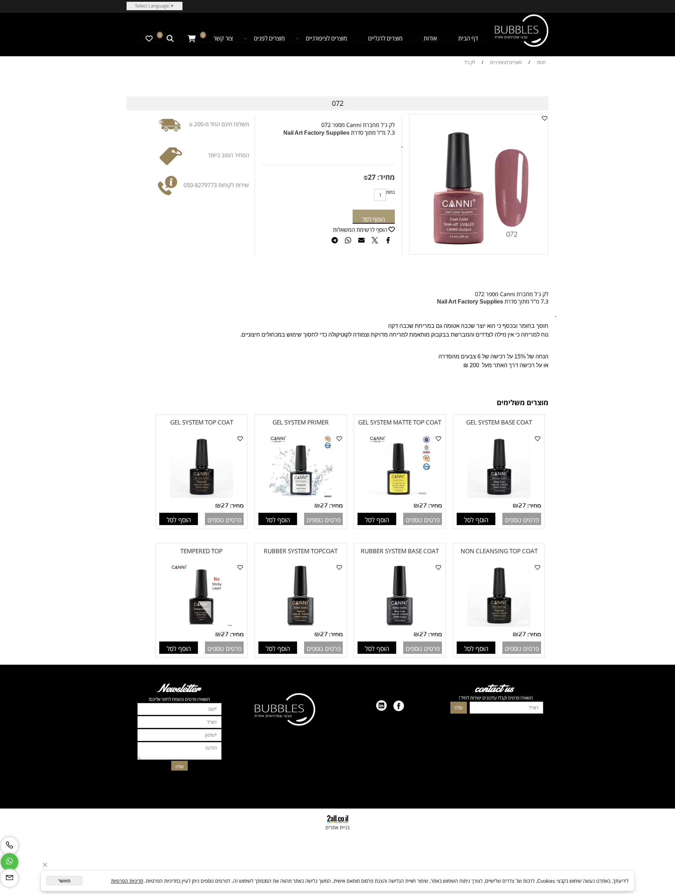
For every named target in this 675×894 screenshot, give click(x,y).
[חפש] (170, 38)
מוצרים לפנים (269, 38)
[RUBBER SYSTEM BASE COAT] (399, 625)
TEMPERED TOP (201, 551)
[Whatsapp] (9, 862)
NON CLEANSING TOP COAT (499, 551)
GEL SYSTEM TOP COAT (201, 422)
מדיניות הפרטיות (127, 880)
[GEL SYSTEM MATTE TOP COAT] (399, 496)
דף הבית (468, 38)
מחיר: (385, 177)
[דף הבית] (521, 31)
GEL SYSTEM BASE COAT (499, 422)
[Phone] (9, 845)
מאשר (64, 880)
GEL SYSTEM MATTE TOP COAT (399, 422)
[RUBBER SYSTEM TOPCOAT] (300, 625)
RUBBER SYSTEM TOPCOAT (301, 551)
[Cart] (192, 38)
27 (371, 177)
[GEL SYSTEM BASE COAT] (499, 496)
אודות (430, 38)
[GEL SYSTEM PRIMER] (300, 496)
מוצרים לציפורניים (326, 38)
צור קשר (223, 38)
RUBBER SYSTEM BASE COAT (400, 551)
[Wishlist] (149, 38)
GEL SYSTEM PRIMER (300, 422)
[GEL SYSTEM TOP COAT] (201, 496)
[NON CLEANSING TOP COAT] (499, 625)
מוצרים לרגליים (385, 38)
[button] (476, 519)
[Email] (9, 878)
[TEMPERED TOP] (201, 625)
